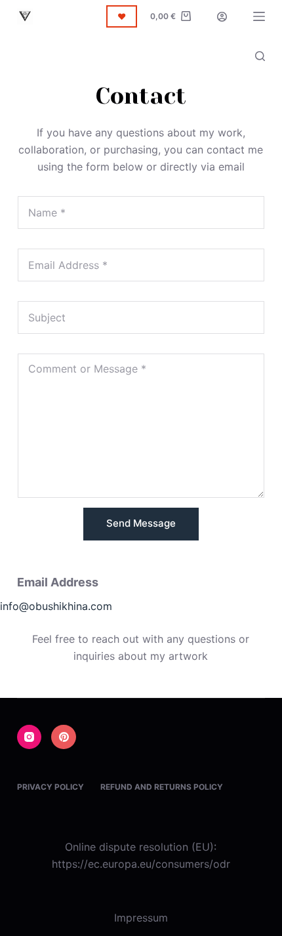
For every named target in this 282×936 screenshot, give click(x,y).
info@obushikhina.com (56, 606)
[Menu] (259, 16)
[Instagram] (29, 737)
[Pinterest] (63, 737)
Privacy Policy (50, 787)
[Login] (222, 17)
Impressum (141, 917)
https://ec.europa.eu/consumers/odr (141, 863)
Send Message (141, 523)
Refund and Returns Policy (161, 787)
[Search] (260, 56)
